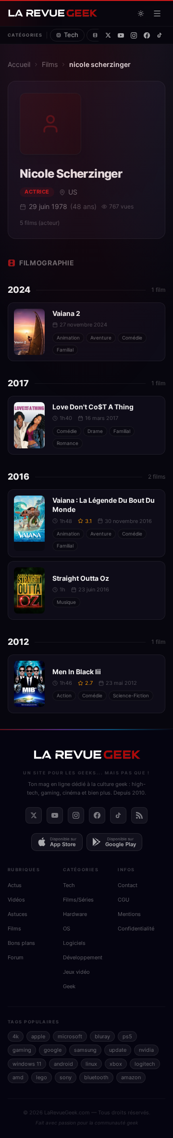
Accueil (19, 64)
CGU (123, 899)
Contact (127, 885)
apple (38, 1036)
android (63, 1063)
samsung (85, 1049)
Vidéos (16, 899)
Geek (69, 986)
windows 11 (26, 1063)
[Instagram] (134, 35)
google (53, 1049)
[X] (108, 35)
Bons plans (21, 943)
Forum (16, 957)
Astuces (17, 914)
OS (66, 928)
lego (41, 1077)
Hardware (75, 914)
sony (66, 1077)
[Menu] (157, 13)
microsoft (70, 1036)
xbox (116, 1063)
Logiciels (74, 943)
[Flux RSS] (139, 815)
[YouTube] (121, 35)
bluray (102, 1036)
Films (50, 64)
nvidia (146, 1049)
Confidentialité (136, 928)
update (117, 1049)
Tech (71, 35)
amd (18, 1077)
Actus (15, 885)
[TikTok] (159, 35)
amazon (131, 1077)
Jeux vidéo (76, 971)
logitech (145, 1063)
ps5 (127, 1036)
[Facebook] (147, 35)
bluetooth (96, 1077)
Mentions (129, 914)
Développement (82, 957)
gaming (21, 1049)
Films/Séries (78, 899)
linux (91, 1063)
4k (15, 1036)
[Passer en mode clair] (141, 13)
